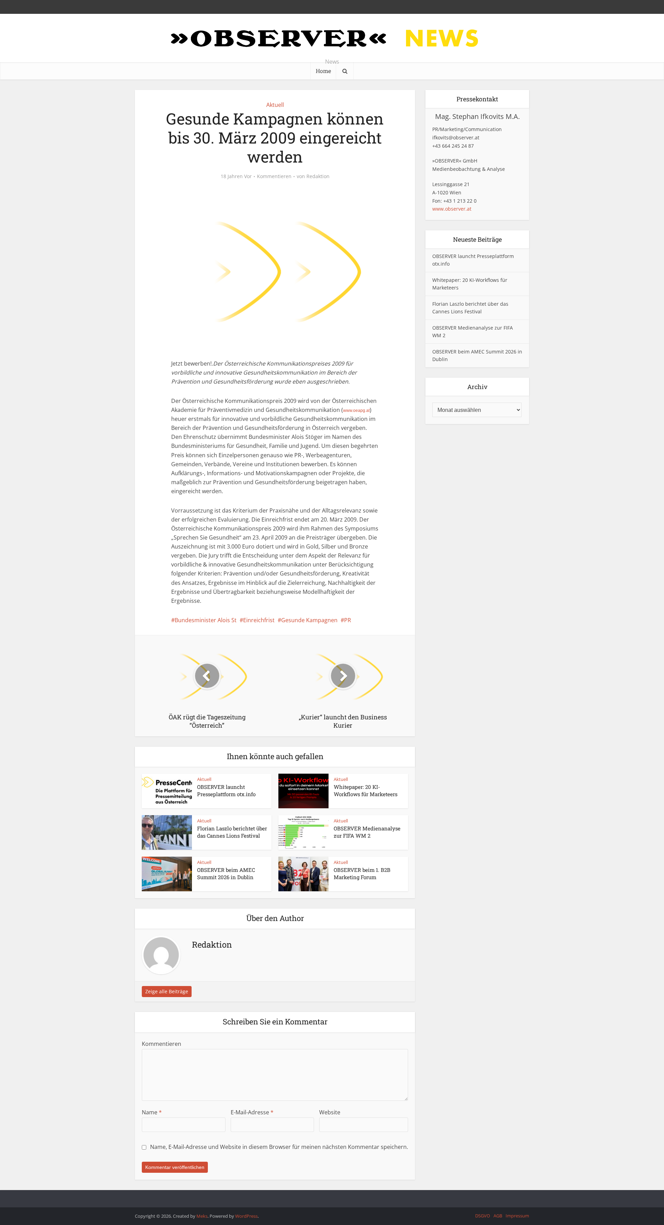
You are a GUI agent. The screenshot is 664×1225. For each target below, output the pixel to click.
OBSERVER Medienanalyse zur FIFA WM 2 (367, 832)
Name (152, 1112)
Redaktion (318, 176)
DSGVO (482, 1216)
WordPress (246, 1216)
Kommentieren (274, 176)
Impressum (517, 1216)
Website (329, 1112)
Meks (202, 1216)
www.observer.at (451, 208)
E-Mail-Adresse (252, 1112)
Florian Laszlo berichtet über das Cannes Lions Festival (232, 832)
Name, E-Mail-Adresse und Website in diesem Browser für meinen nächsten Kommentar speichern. (279, 1147)
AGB (498, 1216)
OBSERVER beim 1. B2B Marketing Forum (362, 873)
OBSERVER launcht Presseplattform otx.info (226, 790)
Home (323, 70)
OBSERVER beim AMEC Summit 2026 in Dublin (226, 873)
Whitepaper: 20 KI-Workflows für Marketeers (365, 790)
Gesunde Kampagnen (309, 620)
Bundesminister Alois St (206, 620)
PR (347, 620)
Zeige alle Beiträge (166, 991)
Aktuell (275, 105)
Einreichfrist (259, 620)
